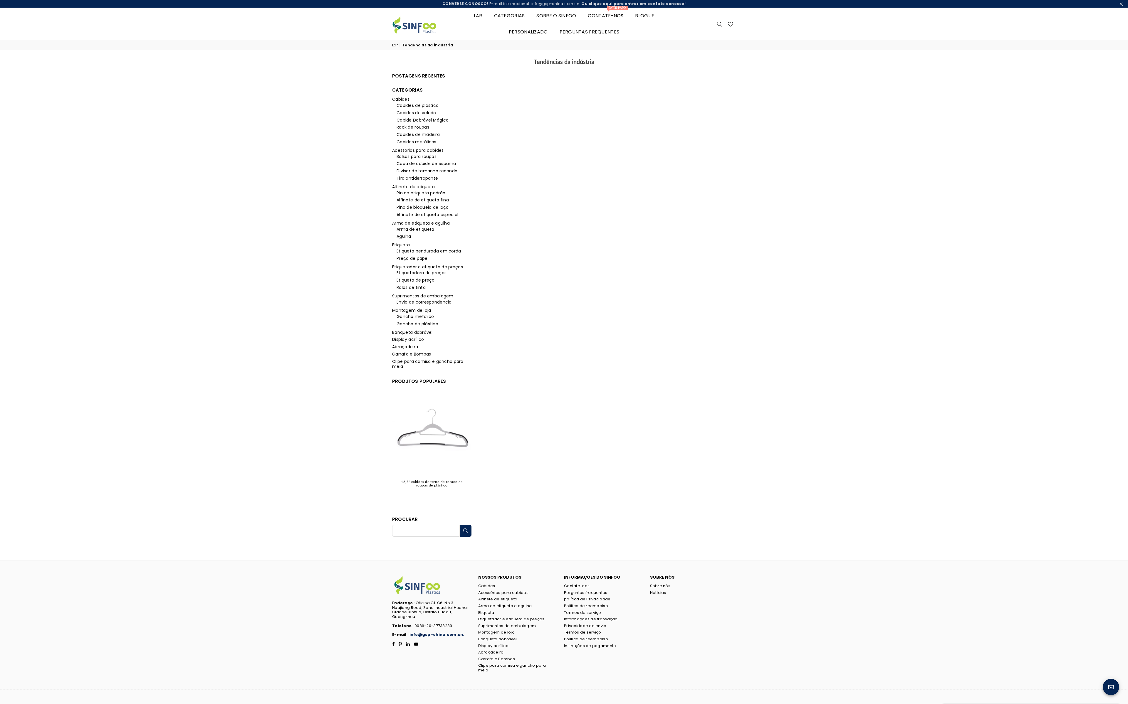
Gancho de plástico (417, 324)
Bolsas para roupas (417, 156)
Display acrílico (408, 339)
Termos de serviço (582, 612)
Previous (394, 447)
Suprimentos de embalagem (423, 296)
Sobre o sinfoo (556, 15)
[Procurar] (719, 23)
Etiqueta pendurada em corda (429, 251)
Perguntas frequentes (590, 31)
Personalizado (528, 31)
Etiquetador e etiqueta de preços (427, 267)
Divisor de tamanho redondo (427, 171)
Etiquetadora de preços (421, 273)
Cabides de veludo (416, 113)
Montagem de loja (411, 310)
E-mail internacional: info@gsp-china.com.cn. (564, 3)
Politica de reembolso (586, 606)
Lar (478, 15)
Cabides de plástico (418, 105)
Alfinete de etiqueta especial (427, 215)
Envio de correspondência (424, 302)
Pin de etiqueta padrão (421, 193)
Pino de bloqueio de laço (423, 207)
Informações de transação (591, 619)
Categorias (509, 15)
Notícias (658, 592)
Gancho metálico (415, 316)
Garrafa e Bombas (411, 354)
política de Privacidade (587, 599)
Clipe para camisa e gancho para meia (428, 363)
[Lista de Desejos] (730, 23)
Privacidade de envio (585, 626)
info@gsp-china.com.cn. (436, 634)
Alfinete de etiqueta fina (423, 200)
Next (470, 447)
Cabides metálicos (417, 142)
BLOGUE (644, 15)
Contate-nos (607, 13)
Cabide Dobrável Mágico (423, 120)
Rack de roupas (413, 127)
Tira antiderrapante (417, 178)
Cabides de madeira (418, 134)
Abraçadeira (405, 347)
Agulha (404, 236)
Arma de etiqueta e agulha (421, 223)
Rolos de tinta (411, 287)
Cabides (400, 99)
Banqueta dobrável (412, 332)
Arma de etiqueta (415, 229)
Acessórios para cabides (418, 150)
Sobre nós (660, 586)
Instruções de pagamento (590, 646)
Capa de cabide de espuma (426, 163)
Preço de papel (413, 258)
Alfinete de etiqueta (413, 187)
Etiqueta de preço (416, 280)
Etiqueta (401, 245)
